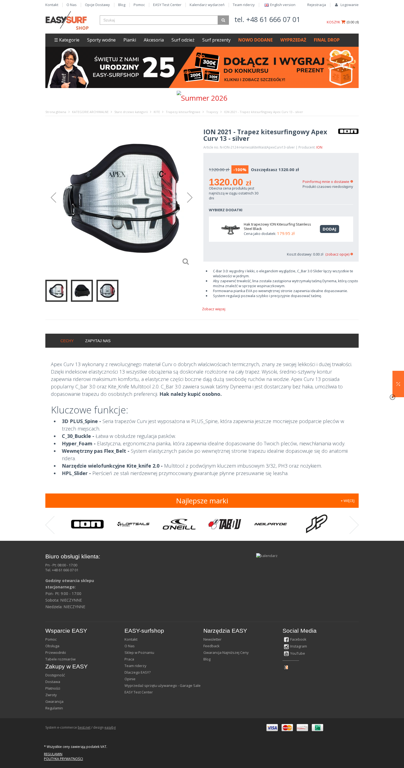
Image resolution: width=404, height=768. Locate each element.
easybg (110, 727)
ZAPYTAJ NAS (97, 341)
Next (192, 197)
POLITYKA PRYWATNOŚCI (63, 758)
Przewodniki (55, 652)
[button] (398, 384)
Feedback (211, 645)
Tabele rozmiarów (60, 659)
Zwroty (51, 694)
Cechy (67, 341)
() (353, 22)
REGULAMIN (53, 754)
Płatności (52, 688)
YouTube (297, 653)
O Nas (72, 4)
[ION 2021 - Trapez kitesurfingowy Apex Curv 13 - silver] (121, 198)
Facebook (298, 639)
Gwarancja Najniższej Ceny (226, 652)
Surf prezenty (216, 40)
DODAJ (329, 229)
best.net (84, 727)
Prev (50, 197)
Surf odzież (183, 40)
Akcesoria (154, 40)
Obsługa (52, 645)
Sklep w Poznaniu (139, 652)
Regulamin (54, 708)
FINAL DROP (327, 40)
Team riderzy (244, 4)
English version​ (282, 4)
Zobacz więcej (213, 308)
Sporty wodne (101, 40)
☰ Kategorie (66, 40)
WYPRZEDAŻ (293, 40)
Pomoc (139, 4)
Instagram (298, 646)
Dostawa (52, 681)
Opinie (129, 678)
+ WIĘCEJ (348, 500)
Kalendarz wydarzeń (207, 4)
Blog (121, 4)
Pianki (129, 40)
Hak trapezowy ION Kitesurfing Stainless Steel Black (277, 226)
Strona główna (55, 112)
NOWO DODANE (255, 40)
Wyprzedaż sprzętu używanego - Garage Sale (162, 685)
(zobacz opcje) (337, 254)
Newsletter (212, 639)
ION (319, 147)
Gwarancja (54, 701)
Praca (129, 659)
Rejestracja (316, 4)
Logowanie (350, 4)
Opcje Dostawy (97, 4)
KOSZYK (334, 22)
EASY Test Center (167, 4)
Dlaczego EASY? (137, 672)
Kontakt (51, 4)
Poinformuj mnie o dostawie (326, 181)
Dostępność (55, 675)
